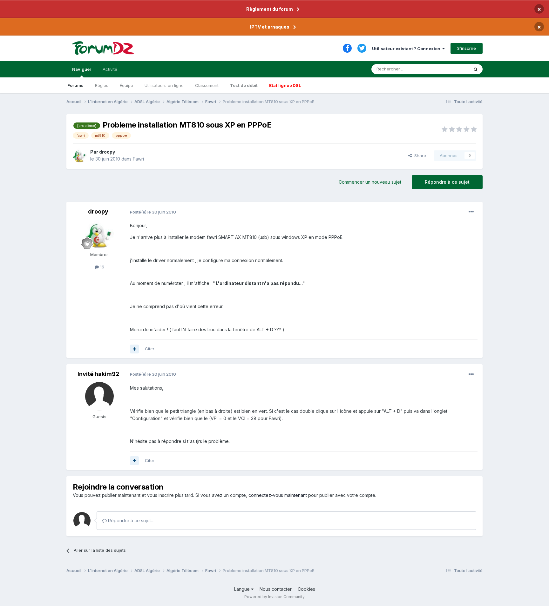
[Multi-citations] (134, 349)
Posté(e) (153, 211)
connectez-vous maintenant (277, 495)
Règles (101, 85)
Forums (75, 85)
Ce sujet (452, 69)
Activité (110, 69)
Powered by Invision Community (274, 596)
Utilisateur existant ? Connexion (407, 48)
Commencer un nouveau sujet (370, 182)
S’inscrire (466, 48)
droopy (107, 152)
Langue (242, 589)
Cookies (306, 589)
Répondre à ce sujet (447, 182)
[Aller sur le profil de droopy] (80, 155)
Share (419, 155)
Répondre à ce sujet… (130, 520)
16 (101, 266)
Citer (149, 348)
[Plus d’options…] (471, 212)
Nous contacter (276, 589)
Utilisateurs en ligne (164, 85)
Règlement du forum (269, 9)
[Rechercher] (476, 69)
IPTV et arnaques (269, 27)
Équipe (126, 85)
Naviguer (81, 69)
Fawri (138, 158)
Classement (207, 85)
